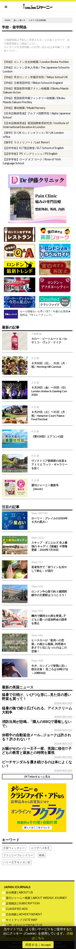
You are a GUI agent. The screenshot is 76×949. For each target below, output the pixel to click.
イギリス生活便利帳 (37, 20)
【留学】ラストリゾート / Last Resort (26, 142)
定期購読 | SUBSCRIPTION (24, 903)
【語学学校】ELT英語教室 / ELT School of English (33, 148)
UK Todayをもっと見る (37, 776)
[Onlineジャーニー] (38, 6)
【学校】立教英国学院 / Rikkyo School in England (33, 82)
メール (56, 47)
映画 (41, 855)
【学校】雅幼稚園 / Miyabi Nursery (24, 107)
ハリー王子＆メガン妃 (16, 862)
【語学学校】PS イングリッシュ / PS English (30, 153)
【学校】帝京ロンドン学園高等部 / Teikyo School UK (35, 77)
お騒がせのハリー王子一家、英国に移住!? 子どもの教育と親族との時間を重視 (37, 750)
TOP (71, 933)
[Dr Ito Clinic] (37, 198)
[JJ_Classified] (37, 807)
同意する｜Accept (38, 944)
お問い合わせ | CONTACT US (24, 925)
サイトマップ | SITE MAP (21, 919)
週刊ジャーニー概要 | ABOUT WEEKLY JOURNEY (36, 897)
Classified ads (17, 908)
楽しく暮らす (19, 20)
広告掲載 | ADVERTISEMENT (24, 914)
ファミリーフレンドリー (18, 855)
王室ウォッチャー (14, 848)
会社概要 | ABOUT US (19, 892)
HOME (8, 20)
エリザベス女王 (40, 848)
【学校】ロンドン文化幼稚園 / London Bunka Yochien (36, 61)
